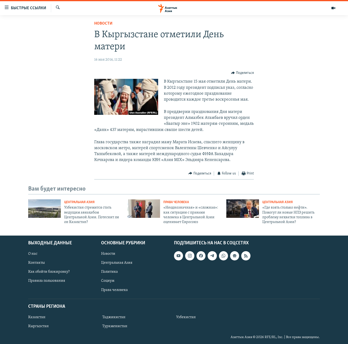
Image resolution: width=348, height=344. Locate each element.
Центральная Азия (79, 202)
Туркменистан (114, 326)
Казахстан (36, 317)
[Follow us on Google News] (234, 255)
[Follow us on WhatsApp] (223, 255)
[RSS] (245, 255)
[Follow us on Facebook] (200, 255)
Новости (103, 24)
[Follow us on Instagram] (189, 255)
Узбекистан (186, 317)
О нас (32, 254)
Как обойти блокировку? (49, 272)
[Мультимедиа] (333, 8)
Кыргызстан (38, 326)
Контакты (36, 263)
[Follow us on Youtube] (178, 255)
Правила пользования (46, 281)
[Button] (242, 73)
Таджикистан (113, 317)
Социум (107, 281)
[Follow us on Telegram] (212, 255)
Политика (109, 272)
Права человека (176, 202)
